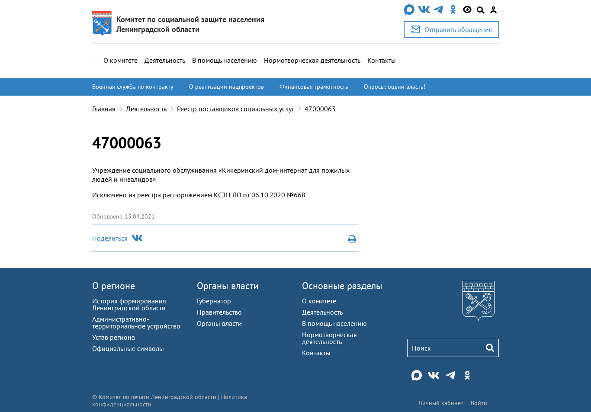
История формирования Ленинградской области (129, 304)
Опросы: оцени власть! (394, 86)
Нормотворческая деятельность (312, 60)
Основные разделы (342, 286)
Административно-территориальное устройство (136, 322)
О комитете (120, 60)
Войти (479, 403)
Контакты (381, 60)
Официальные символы (128, 348)
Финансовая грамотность (313, 86)
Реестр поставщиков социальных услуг (235, 108)
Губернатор (214, 300)
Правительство (219, 312)
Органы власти (228, 286)
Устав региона (113, 337)
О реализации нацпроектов (226, 86)
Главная (104, 108)
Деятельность (165, 60)
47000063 (320, 108)
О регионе (113, 286)
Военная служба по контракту (132, 86)
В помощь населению (224, 60)
